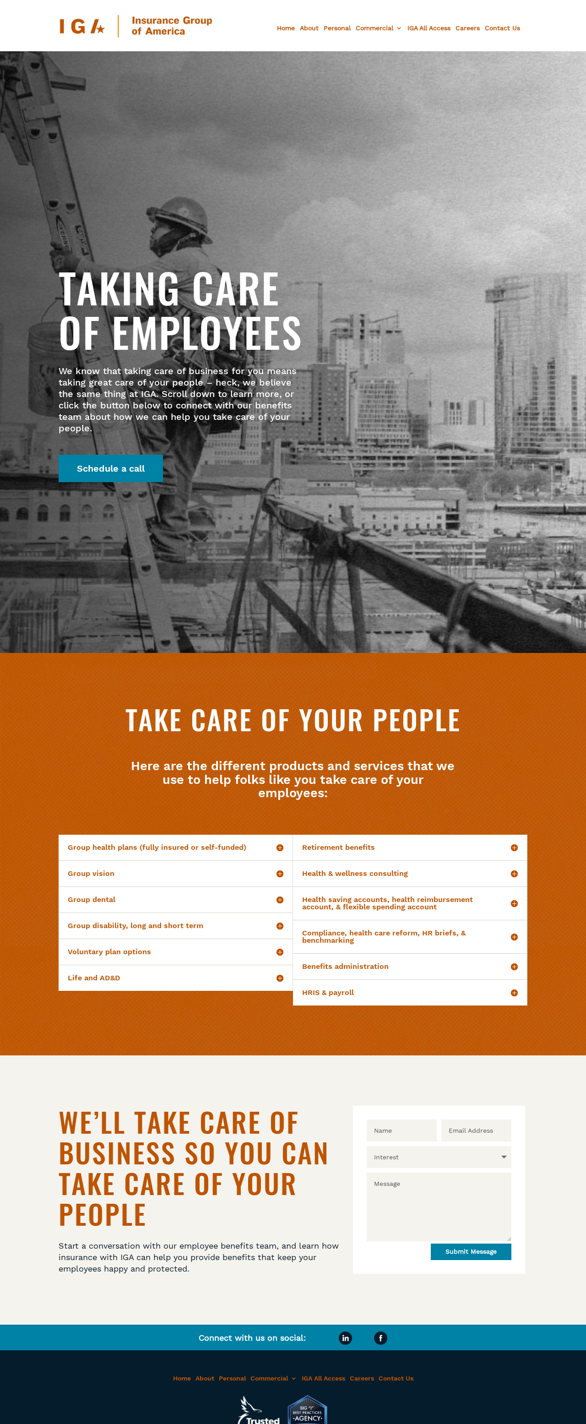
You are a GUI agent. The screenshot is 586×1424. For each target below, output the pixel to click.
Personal (337, 28)
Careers (468, 28)
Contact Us (502, 28)
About (309, 28)
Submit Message (471, 1251)
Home (286, 28)
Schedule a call (111, 468)
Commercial (374, 28)
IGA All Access (428, 28)
